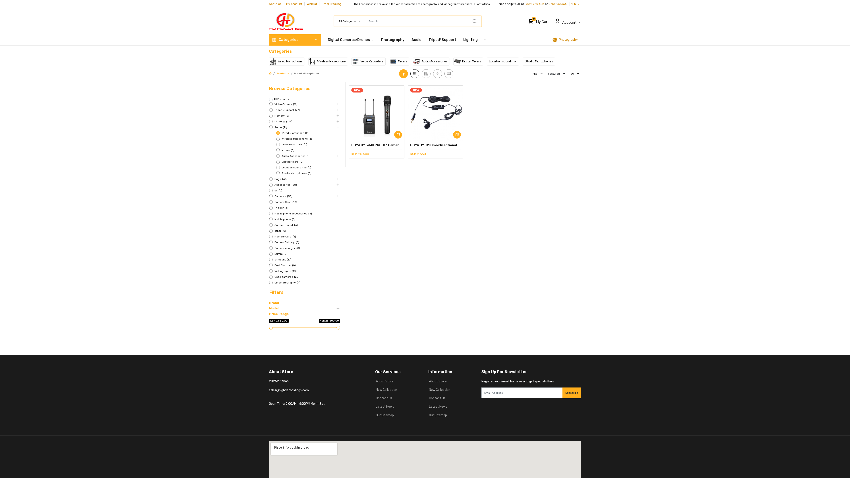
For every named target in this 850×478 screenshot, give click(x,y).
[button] (537, 21)
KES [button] (574, 4)
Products (282, 73)
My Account (294, 4)
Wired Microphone (306, 73)
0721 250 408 (535, 4)
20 (572, 73)
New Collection (386, 390)
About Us (275, 4)
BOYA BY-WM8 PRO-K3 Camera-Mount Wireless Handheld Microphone (376, 145)
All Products (281, 99)
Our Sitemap (384, 415)
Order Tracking (332, 4)
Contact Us (383, 398)
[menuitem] (393, 39)
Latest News (384, 407)
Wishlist (312, 4)
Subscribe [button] (571, 392)
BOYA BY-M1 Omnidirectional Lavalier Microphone (435, 145)
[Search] (474, 21)
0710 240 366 (558, 4)
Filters (276, 292)
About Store (384, 381)
